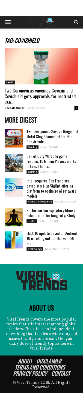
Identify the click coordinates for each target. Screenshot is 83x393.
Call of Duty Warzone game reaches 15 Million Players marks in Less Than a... (51, 161)
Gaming (32, 147)
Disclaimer (48, 360)
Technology (35, 249)
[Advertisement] (41, 8)
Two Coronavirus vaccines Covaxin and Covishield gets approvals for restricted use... (40, 96)
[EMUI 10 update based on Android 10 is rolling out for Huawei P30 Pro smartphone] (14, 240)
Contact (60, 373)
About (25, 360)
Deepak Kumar (14, 108)
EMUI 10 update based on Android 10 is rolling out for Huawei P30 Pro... (52, 238)
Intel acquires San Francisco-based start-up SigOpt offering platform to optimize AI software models (51, 188)
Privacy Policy (30, 373)
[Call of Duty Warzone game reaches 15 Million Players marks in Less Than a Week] (14, 163)
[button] (76, 22)
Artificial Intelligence (40, 201)
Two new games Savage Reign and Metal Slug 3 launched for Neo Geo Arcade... (52, 136)
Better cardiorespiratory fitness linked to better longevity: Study (51, 213)
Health (10, 82)
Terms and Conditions (40, 367)
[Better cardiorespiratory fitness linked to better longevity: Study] (14, 217)
